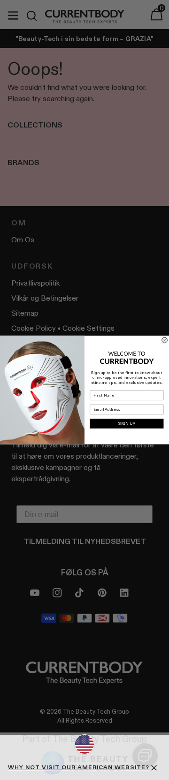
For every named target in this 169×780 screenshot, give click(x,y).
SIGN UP (127, 423)
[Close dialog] (165, 340)
